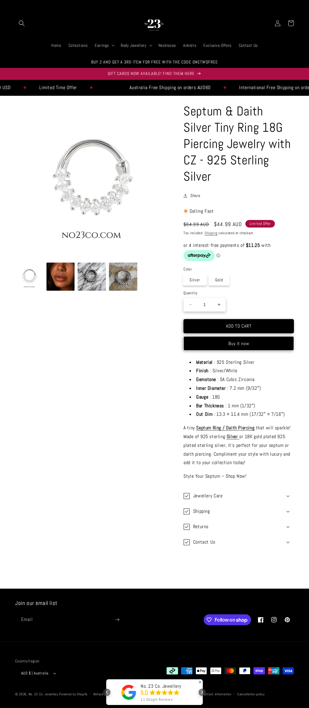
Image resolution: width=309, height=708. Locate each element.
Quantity (190, 293)
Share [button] (195, 195)
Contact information (216, 694)
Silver (195, 280)
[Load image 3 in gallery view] (92, 277)
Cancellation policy (250, 694)
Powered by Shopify (73, 694)
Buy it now (238, 343)
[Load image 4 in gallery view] (123, 277)
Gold (219, 280)
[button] (21, 23)
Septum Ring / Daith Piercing (225, 428)
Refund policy (103, 694)
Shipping (211, 233)
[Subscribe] (117, 619)
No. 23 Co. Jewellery (43, 694)
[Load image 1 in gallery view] (29, 277)
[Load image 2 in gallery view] (60, 277)
